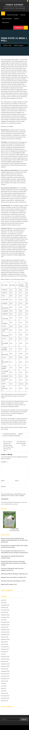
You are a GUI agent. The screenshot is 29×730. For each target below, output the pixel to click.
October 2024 (4, 607)
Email (17, 480)
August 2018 (4, 641)
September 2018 (5, 639)
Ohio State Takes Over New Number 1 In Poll (21, 443)
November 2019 (5, 624)
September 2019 (5, 629)
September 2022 (5, 614)
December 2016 (5, 656)
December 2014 (5, 673)
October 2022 (4, 612)
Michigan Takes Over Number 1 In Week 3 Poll (13, 577)
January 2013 (4, 693)
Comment (4, 462)
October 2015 (4, 668)
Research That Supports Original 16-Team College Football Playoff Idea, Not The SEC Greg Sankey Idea (14, 540)
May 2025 (3, 600)
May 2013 (3, 688)
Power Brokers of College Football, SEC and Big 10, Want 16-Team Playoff (14, 546)
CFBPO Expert (15, 5)
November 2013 (5, 678)
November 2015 (5, 666)
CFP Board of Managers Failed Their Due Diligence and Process (12, 569)
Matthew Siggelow (18, 45)
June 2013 (3, 686)
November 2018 (5, 634)
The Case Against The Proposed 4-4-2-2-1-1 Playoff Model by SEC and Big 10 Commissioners (14, 551)
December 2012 (5, 695)
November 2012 (5, 698)
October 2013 (4, 681)
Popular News (18, 27)
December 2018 (5, 632)
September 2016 (5, 664)
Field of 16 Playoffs (7, 18)
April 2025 (3, 602)
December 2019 (5, 622)
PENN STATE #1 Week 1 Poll (9, 584)
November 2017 (5, 649)
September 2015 (5, 671)
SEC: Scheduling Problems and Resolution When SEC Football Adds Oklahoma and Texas (8, 446)
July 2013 (3, 683)
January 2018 (4, 644)
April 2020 (3, 619)
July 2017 (3, 654)
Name (3, 480)
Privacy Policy (5, 22)
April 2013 (3, 690)
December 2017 (5, 646)
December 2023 (5, 610)
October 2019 (4, 627)
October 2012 (4, 700)
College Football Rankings (11, 435)
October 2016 (4, 661)
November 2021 (5, 617)
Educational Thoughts (12, 14)
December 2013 (5, 676)
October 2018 (4, 637)
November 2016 (5, 659)
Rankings (23, 14)
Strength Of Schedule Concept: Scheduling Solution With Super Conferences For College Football (13, 563)
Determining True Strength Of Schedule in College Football (12, 557)
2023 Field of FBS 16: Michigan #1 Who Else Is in (14, 573)
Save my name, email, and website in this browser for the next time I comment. (13, 494)
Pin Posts (16, 18)
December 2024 (5, 605)
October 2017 (4, 651)
